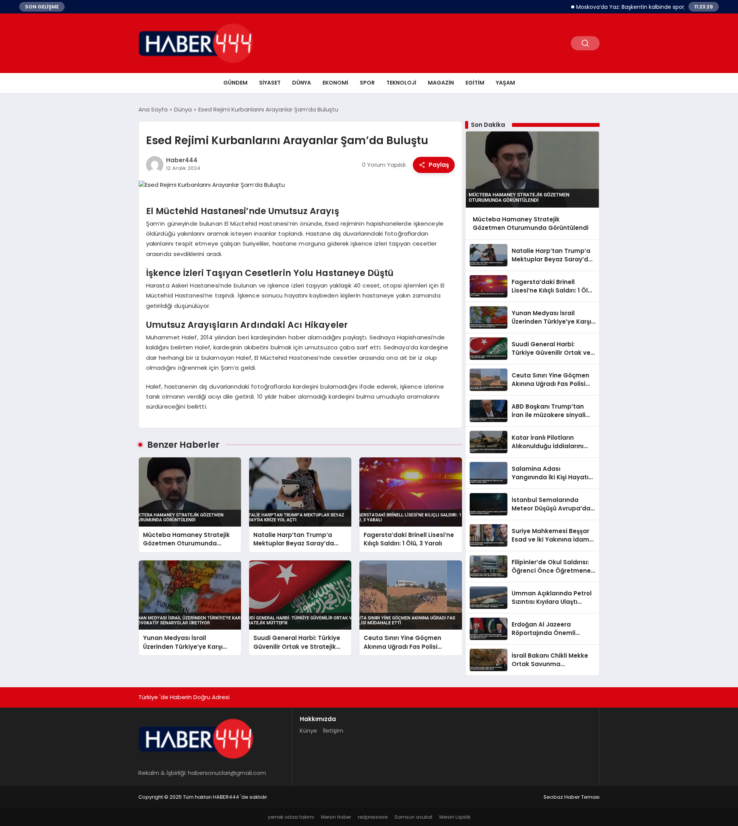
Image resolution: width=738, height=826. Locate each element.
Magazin (441, 82)
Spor (367, 82)
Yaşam (505, 82)
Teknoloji (401, 82)
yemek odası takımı (291, 817)
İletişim (333, 730)
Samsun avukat (413, 817)
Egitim (474, 82)
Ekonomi (335, 82)
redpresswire (372, 817)
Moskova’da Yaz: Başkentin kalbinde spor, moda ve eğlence (637, 7)
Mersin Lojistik (454, 817)
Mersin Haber (336, 817)
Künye (308, 730)
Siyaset (270, 82)
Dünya (301, 82)
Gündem (235, 82)
